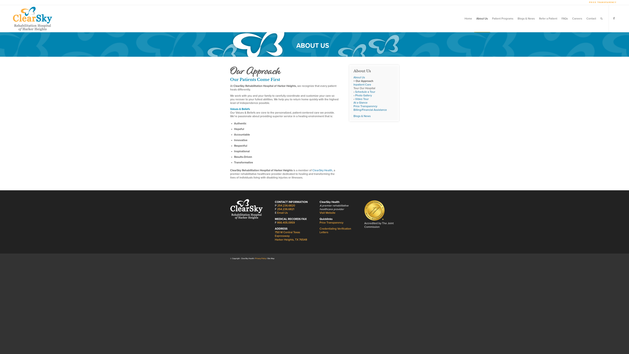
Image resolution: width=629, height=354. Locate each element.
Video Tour (362, 99)
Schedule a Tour (365, 92)
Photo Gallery (363, 95)
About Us (359, 77)
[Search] (601, 18)
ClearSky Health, (322, 170)
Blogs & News (362, 116)
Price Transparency (603, 2)
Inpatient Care (362, 84)
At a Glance (360, 102)
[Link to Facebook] (613, 18)
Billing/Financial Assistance (370, 110)
